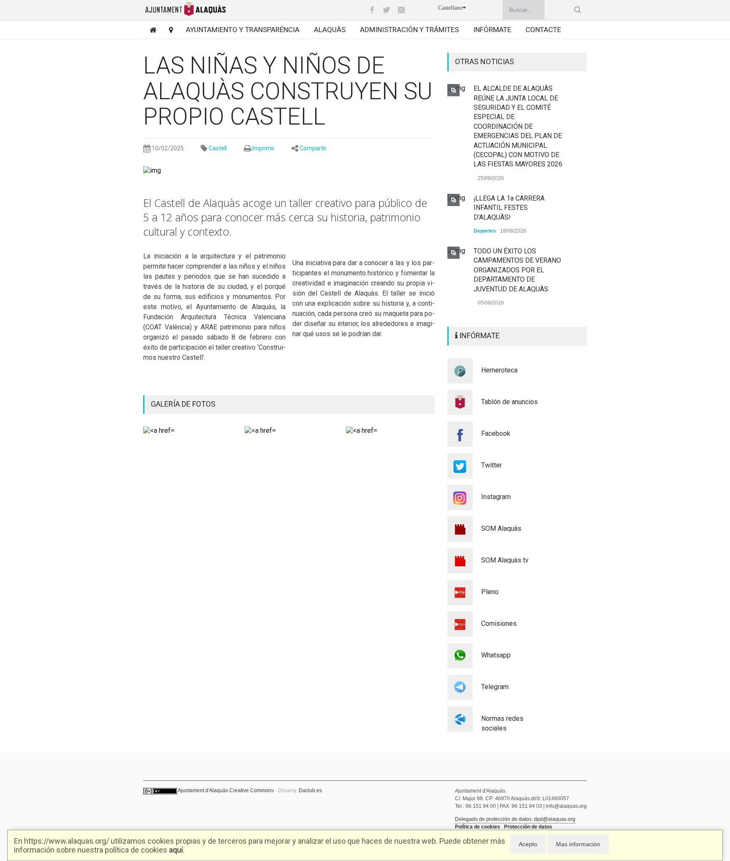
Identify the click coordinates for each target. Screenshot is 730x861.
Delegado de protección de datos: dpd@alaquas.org (515, 819)
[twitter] (386, 9)
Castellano (450, 8)
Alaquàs (330, 29)
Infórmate (492, 29)
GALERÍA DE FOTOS (183, 403)
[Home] (149, 30)
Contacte (543, 29)
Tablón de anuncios (509, 402)
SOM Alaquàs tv (504, 560)
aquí (176, 849)
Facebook (495, 433)
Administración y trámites (409, 29)
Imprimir (263, 148)
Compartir (313, 148)
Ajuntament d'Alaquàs (203, 790)
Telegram (495, 687)
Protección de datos (528, 827)
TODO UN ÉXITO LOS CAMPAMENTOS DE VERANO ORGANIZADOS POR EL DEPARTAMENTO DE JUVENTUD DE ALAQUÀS (517, 270)
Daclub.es (310, 790)
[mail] (401, 9)
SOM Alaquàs (501, 528)
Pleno (489, 592)
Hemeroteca (499, 370)
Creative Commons (251, 790)
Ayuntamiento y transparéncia (243, 29)
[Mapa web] (168, 30)
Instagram (496, 497)
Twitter (491, 465)
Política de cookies (477, 827)
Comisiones (499, 623)
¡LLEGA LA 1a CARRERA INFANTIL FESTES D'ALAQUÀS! (509, 207)
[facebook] (371, 9)
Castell (218, 148)
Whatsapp (496, 655)
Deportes (485, 231)
